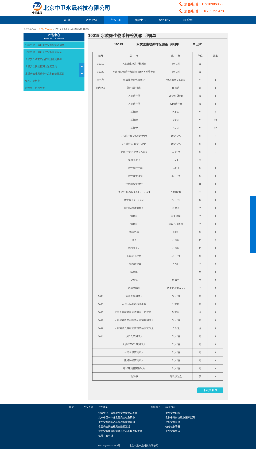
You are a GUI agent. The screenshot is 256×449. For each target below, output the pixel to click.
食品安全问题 (172, 413)
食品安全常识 (172, 431)
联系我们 (189, 19)
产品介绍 (91, 19)
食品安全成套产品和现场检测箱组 (43, 59)
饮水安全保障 (172, 422)
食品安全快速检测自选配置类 (41, 66)
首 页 (67, 19)
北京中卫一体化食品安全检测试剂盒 (44, 45)
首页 (41, 29)
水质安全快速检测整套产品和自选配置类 (120, 431)
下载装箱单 (210, 390)
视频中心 (140, 19)
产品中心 (115, 19)
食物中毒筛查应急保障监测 (180, 417)
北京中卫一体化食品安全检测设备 (43, 52)
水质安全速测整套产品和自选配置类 (44, 73)
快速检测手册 (172, 426)
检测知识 (164, 19)
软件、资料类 (32, 80)
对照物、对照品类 (35, 87)
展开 (253, 227)
